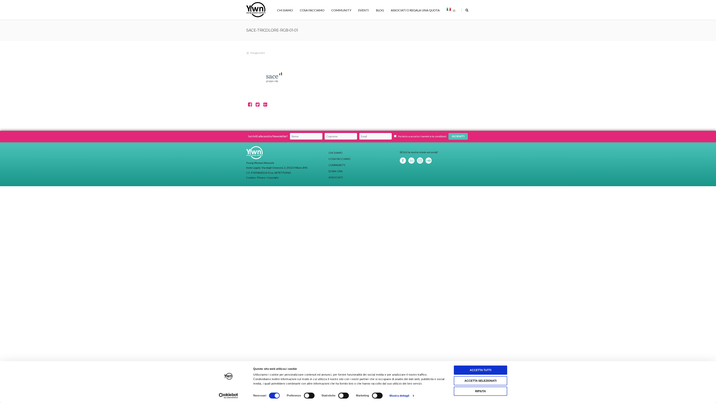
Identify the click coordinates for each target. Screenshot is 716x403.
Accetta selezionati (480, 380)
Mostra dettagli (399, 395)
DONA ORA (336, 171)
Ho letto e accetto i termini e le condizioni (422, 136)
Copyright (273, 177)
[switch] (309, 396)
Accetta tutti (480, 370)
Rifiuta (480, 391)
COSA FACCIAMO (312, 10)
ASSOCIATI (336, 177)
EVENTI (363, 10)
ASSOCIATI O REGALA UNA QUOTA (415, 10)
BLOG (380, 10)
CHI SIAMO (285, 10)
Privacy (261, 177)
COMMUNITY (341, 10)
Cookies (251, 177)
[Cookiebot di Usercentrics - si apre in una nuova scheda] (228, 396)
